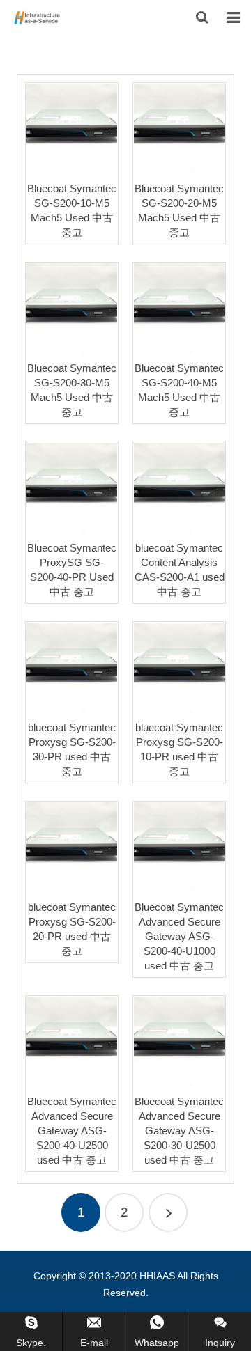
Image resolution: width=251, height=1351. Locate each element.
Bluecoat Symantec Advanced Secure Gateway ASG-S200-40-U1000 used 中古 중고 (179, 936)
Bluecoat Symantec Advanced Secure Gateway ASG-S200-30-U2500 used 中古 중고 (179, 1130)
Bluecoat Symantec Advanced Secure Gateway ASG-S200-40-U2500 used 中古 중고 (71, 1130)
